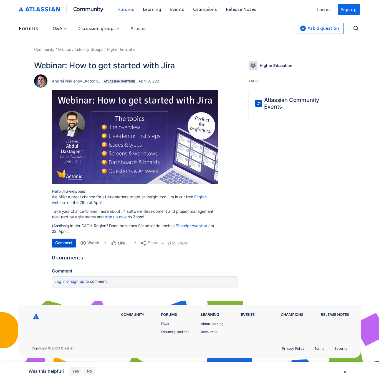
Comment (63, 242)
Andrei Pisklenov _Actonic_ (76, 81)
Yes (75, 371)
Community (88, 9)
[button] (135, 137)
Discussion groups (97, 28)
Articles (138, 28)
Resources (209, 332)
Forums (126, 9)
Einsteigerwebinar (192, 225)
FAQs (165, 324)
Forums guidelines (175, 332)
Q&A (58, 28)
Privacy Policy (293, 348)
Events (177, 9)
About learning (212, 324)
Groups (64, 49)
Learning (152, 9)
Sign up (349, 9)
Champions (205, 9)
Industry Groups (89, 49)
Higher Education (122, 49)
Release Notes (241, 9)
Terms (319, 348)
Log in (323, 9)
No (89, 371)
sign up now (116, 216)
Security (340, 348)
